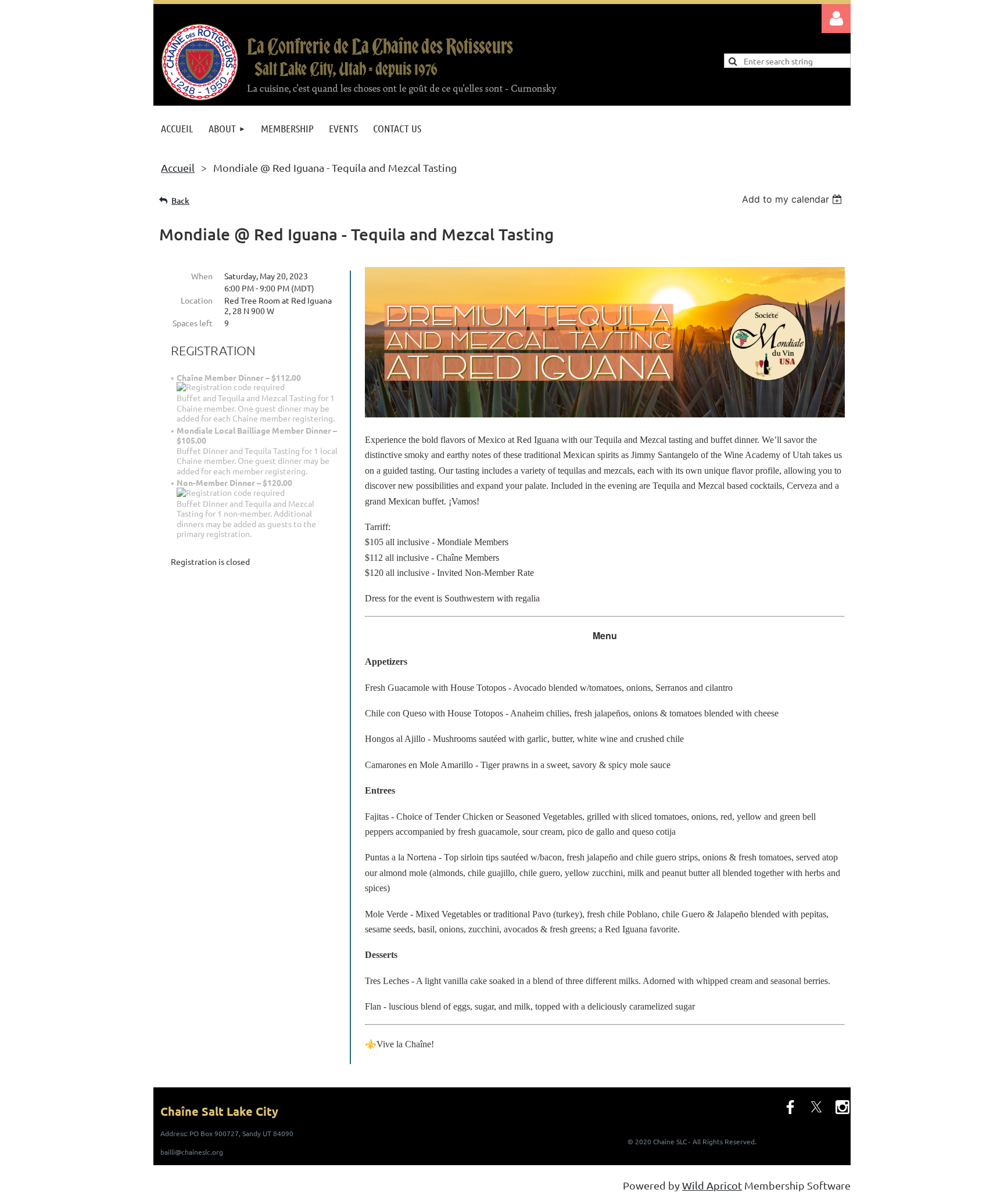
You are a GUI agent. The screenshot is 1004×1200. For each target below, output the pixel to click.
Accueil (178, 167)
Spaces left (193, 323)
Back (180, 200)
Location (197, 300)
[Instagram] (842, 1107)
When (202, 276)
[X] (816, 1107)
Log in (836, 18)
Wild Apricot (712, 1185)
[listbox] (793, 199)
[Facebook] (790, 1107)
